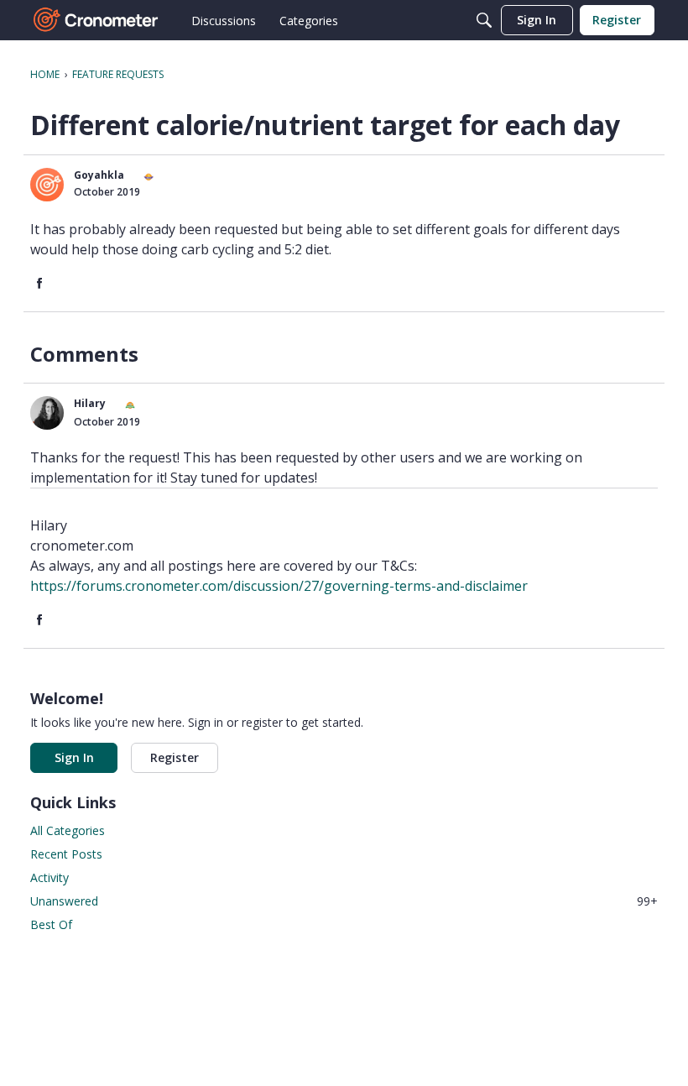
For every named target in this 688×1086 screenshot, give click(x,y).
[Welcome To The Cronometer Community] (96, 20)
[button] (47, 184)
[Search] (484, 20)
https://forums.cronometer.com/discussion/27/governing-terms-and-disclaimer (279, 586)
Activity (49, 877)
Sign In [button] (74, 757)
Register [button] (174, 757)
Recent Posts (66, 854)
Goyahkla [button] (99, 175)
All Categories (67, 830)
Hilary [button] (90, 403)
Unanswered (344, 901)
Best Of (51, 924)
